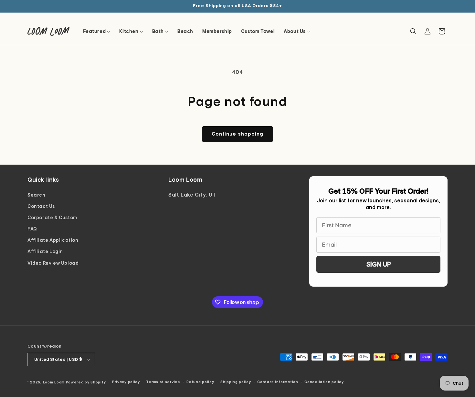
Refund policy (200, 382)
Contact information (277, 382)
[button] (413, 31)
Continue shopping (237, 134)
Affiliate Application (53, 240)
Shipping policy (235, 382)
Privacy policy (126, 382)
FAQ (32, 229)
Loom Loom (54, 382)
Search (36, 195)
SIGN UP (378, 264)
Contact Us (41, 206)
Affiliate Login (45, 251)
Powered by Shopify (86, 382)
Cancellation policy (323, 382)
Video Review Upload (53, 263)
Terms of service (163, 382)
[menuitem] (97, 31)
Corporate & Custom (52, 217)
